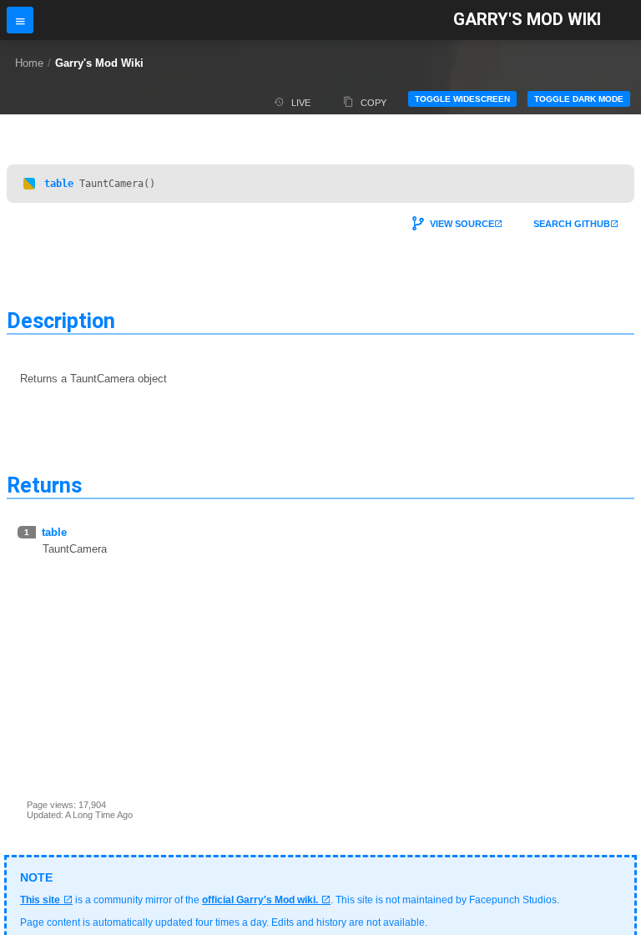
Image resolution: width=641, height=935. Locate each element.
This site (40, 900)
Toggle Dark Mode (578, 99)
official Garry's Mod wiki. (260, 900)
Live (300, 103)
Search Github (571, 224)
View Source (462, 224)
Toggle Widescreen (462, 99)
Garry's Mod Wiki (527, 20)
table (58, 184)
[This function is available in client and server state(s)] (29, 184)
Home (29, 63)
